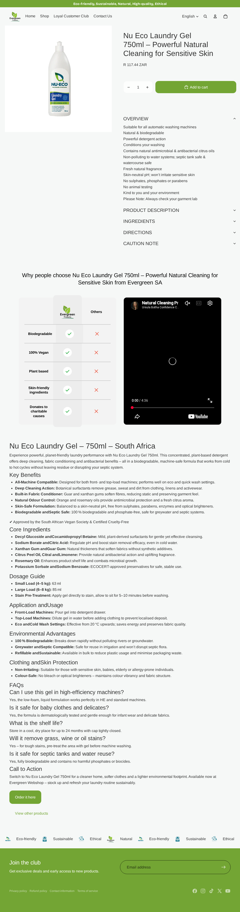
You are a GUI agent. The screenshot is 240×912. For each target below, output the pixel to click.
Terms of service (87, 891)
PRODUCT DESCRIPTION (151, 210)
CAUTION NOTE (140, 243)
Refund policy (38, 891)
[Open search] (205, 16)
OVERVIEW (135, 118)
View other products (31, 813)
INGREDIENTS (139, 221)
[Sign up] (224, 867)
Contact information (62, 891)
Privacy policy (18, 891)
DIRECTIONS (137, 232)
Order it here (25, 797)
